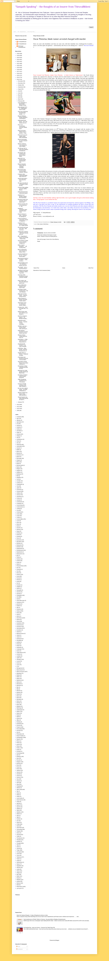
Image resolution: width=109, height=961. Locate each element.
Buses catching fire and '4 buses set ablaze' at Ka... (22, 251)
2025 (18, 55)
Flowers (18, 574)
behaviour (19, 455)
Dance (18, 522)
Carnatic (19, 481)
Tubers (18, 858)
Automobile (19, 446)
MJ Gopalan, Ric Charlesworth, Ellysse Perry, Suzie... (22, 154)
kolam (18, 645)
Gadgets (19, 586)
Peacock (19, 725)
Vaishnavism (19, 862)
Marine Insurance (21, 671)
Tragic (18, 850)
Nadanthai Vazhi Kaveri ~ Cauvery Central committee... (22, 322)
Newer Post (36, 268)
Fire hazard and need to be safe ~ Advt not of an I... (23, 228)
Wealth (18, 878)
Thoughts (19, 843)
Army (18, 441)
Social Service (20, 799)
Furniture (19, 585)
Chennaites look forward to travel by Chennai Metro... (23, 358)
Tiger (18, 845)
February (20, 101)
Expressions (19, 553)
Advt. (18, 418)
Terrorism (19, 834)
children (18, 493)
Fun (17, 583)
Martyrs (18, 675)
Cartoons (19, 482)
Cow (18, 510)
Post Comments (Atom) (45, 270)
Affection (19, 420)
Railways (19, 756)
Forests (18, 578)
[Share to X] (70, 222)
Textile (18, 836)
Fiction (18, 562)
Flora (18, 572)
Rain (18, 758)
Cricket (18, 512)
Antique (18, 435)
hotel (18, 614)
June (19, 93)
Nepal (18, 715)
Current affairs (20, 519)
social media (19, 798)
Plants (18, 742)
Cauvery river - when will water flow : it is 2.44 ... (23, 308)
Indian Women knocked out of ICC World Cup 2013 (23, 332)
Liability (18, 656)
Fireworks (19, 569)
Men (18, 687)
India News (19, 617)
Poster (18, 749)
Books (18, 467)
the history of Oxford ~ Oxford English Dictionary (23, 376)
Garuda (18, 593)
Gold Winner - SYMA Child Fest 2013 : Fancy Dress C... (22, 341)
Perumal (19, 730)
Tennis (18, 832)
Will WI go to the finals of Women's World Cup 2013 (23, 272)
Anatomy (19, 427)
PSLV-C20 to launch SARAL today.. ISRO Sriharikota (22, 136)
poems (18, 744)
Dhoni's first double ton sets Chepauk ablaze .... (22, 140)
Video (18, 871)
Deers (18, 524)
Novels (18, 718)
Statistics (19, 812)
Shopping (19, 786)
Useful (18, 860)
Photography (20, 737)
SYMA (18, 824)
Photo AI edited (20, 735)
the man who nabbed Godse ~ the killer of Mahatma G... (23, 389)
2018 (18, 69)
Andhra (18, 429)
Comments (20, 949)
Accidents (19, 416)
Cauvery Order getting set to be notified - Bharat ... (23, 189)
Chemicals (19, 489)
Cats (18, 486)
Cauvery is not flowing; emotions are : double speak (23, 224)
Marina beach (20, 670)
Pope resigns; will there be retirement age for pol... (23, 282)
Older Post (90, 268)
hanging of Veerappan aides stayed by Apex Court (22, 210)
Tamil (18, 826)
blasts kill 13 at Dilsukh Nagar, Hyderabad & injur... (22, 160)
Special (18, 803)
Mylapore (19, 706)
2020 (18, 65)
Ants (18, 437)
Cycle (18, 520)
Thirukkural (19, 839)
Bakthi (18, 449)
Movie (18, 701)
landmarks (19, 647)
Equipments (19, 552)
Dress (18, 538)
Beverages (19, 458)
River (18, 765)
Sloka (18, 794)
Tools (18, 846)
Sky (17, 791)
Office (18, 720)
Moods (18, 694)
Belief (18, 456)
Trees (18, 855)
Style (18, 817)
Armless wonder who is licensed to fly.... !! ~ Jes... (23, 205)
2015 (18, 75)
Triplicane (19, 857)
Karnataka (19, 640)
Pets (18, 732)
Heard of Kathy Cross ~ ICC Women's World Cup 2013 (23, 264)
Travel (18, 853)
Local (18, 661)
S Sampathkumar (22, 41)
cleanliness (19, 496)
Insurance (19, 626)
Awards (18, 448)
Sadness (19, 770)
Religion (19, 761)
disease (18, 529)
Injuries (18, 619)
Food (18, 576)
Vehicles (19, 867)
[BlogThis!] (69, 222)
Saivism (18, 772)
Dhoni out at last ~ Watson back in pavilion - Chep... (22, 132)
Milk (17, 689)
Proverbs (19, 751)
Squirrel (18, 806)
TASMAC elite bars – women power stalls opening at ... (23, 327)
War (17, 874)
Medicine (19, 680)
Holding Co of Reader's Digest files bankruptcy (22, 196)
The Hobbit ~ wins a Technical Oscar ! (22, 268)
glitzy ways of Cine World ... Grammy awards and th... (22, 295)
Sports (41, 224)
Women (18, 883)
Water (18, 876)
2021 (18, 63)
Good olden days (21, 600)
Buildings (19, 474)
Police (18, 746)
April (19, 97)
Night (18, 716)
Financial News (20, 565)
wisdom (18, 881)
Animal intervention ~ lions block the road (23, 180)
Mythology (19, 708)
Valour (18, 864)
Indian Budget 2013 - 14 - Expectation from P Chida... (23, 108)
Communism (19, 501)
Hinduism (19, 609)
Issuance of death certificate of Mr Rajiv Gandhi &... (22, 385)
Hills (18, 607)
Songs (18, 801)
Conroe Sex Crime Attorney (52, 239)
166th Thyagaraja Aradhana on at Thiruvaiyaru (22, 380)
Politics (18, 747)
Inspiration (19, 623)
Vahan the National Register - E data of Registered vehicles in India (32, 915)
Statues (18, 813)
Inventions (19, 630)
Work (18, 884)
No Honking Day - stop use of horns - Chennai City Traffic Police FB (39, 927)
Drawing (19, 536)
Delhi (18, 526)
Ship (18, 784)
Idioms (18, 616)
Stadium (18, 808)
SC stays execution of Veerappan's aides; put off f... (23, 184)
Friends (18, 579)
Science (18, 777)
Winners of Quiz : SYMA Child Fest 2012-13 (22, 336)
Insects (18, 621)
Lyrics (18, 664)
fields (18, 564)
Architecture (19, 439)
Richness (19, 763)
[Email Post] (64, 222)
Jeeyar (18, 635)
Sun (17, 820)
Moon (18, 696)
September (20, 87)
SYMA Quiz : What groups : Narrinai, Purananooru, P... (22, 349)
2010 (18, 408)
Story (18, 815)
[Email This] (67, 222)
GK (17, 597)
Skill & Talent (20, 789)
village (18, 872)
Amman (18, 425)
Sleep (18, 793)
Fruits (18, 581)
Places (18, 741)
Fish (18, 571)
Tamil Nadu (19, 827)
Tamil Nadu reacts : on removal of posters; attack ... (22, 304)
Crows (18, 515)
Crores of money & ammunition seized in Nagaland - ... (23, 220)
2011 (18, 406)
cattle (18, 487)
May (19, 95)
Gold (18, 598)
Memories (19, 685)
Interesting (19, 628)
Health (18, 605)
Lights (18, 657)
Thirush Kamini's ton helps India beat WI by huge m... (23, 398)
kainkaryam (19, 638)
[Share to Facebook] (72, 222)
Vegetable (19, 865)
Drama (18, 534)
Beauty (18, 453)
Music (18, 704)
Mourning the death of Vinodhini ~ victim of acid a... (23, 260)
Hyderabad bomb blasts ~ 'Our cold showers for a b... (22, 122)
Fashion (18, 559)
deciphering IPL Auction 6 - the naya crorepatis (22, 345)
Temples (19, 831)
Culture (18, 517)
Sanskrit (18, 773)
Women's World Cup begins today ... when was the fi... (22, 394)
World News (45, 224)
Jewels (18, 637)
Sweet (18, 822)
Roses (18, 768)
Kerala (18, 643)
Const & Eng (19, 505)
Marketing (19, 673)
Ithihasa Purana (20, 633)
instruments (19, 624)
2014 (18, 77)
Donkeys (19, 533)
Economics (19, 540)
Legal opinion (20, 652)
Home (15, 31)
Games (18, 588)
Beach (18, 451)
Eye (17, 555)
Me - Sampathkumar (22, 31)
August (20, 89)
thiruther (18, 841)
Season (18, 780)
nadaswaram (20, 709)
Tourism (18, 848)
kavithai (18, 642)
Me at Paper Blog (31, 31)
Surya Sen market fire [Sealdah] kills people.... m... (23, 113)
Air (17, 423)
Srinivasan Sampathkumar (21, 46)
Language (19, 649)
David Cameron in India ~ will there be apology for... (22, 215)
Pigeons (18, 739)
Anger (18, 432)
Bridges (18, 468)
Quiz (18, 754)
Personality (19, 728)
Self (17, 782)
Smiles (18, 796)
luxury (18, 663)
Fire (17, 567)
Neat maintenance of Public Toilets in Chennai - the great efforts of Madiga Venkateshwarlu (44, 919)
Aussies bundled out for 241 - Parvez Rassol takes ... (22, 255)
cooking (18, 508)
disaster (18, 527)
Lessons (19, 654)
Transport (19, 852)
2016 (18, 73)
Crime (38, 224)
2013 (18, 79)
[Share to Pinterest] (74, 222)
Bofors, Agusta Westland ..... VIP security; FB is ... (22, 246)
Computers (19, 503)
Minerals (19, 690)
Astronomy (19, 444)
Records (19, 760)
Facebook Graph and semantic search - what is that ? (23, 201)
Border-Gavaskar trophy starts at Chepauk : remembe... (22, 165)
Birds (18, 461)
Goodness (19, 602)
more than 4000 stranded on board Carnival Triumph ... (23, 276)
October (20, 85)
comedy (18, 500)
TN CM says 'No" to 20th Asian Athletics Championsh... (23, 149)
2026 (18, 53)
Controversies (20, 507)
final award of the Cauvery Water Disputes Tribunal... (23, 171)
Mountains (19, 699)
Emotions (19, 546)
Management (20, 668)
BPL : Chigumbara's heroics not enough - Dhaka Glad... (23, 237)
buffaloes (19, 472)
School (18, 775)
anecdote (19, 430)
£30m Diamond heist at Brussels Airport (23, 192)
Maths (18, 676)
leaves (18, 650)
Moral (18, 697)
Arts (17, 442)
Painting (18, 722)
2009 (18, 410)
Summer (19, 819)
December (20, 81)
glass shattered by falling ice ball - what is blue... (22, 286)
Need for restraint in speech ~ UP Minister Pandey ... (23, 317)
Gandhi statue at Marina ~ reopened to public (23, 354)
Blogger (57, 940)
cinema (18, 494)
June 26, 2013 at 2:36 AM (49, 232)
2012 (18, 404)
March (19, 99)
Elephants (19, 545)
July (19, 91)
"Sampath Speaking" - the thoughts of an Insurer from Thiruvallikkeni (52, 6)
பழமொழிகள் (19, 888)
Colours (18, 498)
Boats (18, 463)
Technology (19, 829)
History (18, 611)
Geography (19, 595)
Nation (18, 711)
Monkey (18, 692)
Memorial (19, 683)
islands (18, 631)
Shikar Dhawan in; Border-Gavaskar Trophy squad (22, 299)
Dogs (18, 531)
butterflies (19, 477)
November (20, 83)
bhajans (18, 460)
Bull (17, 475)
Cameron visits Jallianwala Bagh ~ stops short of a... (23, 175)
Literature (19, 659)
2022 (18, 61)
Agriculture (19, 422)
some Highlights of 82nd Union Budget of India (22, 104)
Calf (17, 479)
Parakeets (19, 723)
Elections (19, 543)
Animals (18, 434)
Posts (18, 946)
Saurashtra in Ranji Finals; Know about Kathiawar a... (23, 363)
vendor (18, 869)
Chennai (19, 491)
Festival (18, 560)
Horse (18, 612)
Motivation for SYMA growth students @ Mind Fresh (23, 372)
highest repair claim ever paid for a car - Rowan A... (23, 313)
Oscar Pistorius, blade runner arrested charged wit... (23, 242)
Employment (19, 548)
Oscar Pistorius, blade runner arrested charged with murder (59, 39)
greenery (19, 604)
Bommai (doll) (20, 465)
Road (18, 767)
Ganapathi (19, 590)
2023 (18, 59)
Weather (19, 879)
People (18, 727)
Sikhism (18, 787)
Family (18, 557)
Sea (17, 779)
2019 (18, 67)
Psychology (19, 753)
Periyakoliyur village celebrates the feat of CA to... (23, 367)
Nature (18, 713)
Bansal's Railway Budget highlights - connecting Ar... (23, 117)
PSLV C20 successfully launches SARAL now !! (22, 126)
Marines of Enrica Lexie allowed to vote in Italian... (22, 145)
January (20, 402)
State (18, 810)
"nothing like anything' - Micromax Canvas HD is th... (23, 233)
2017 (18, 71)
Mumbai (18, 702)
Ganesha (19, 591)
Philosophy (19, 734)
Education (19, 541)
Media (18, 678)
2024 (18, 57)
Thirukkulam (19, 838)
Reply (38, 241)
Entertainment (20, 550)
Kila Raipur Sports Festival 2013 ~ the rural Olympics (23, 291)
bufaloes (19, 470)
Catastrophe (19, 484)
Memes (18, 682)
